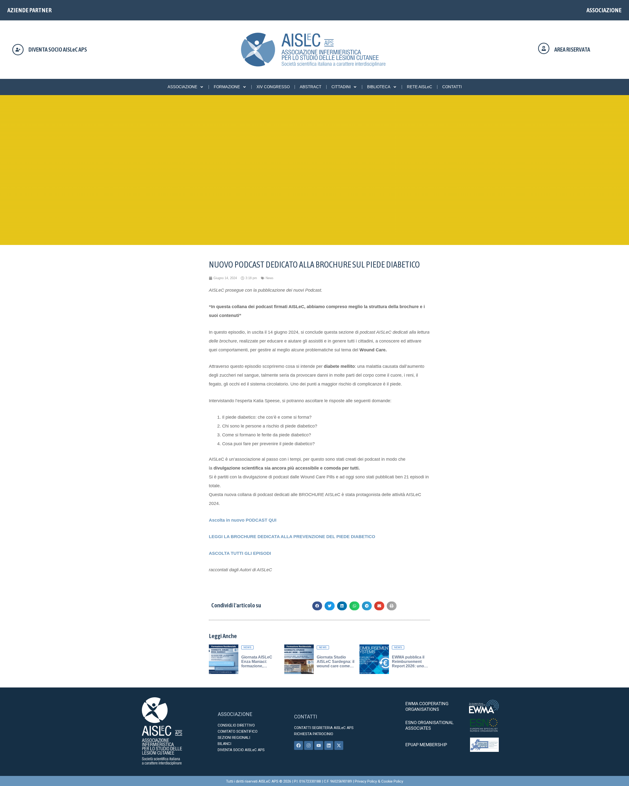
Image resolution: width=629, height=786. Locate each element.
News (269, 278)
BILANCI (224, 744)
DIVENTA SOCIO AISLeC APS (58, 49)
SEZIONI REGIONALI (234, 737)
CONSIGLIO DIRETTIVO (236, 725)
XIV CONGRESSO (273, 87)
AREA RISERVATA (572, 49)
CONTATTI (452, 87)
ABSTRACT (310, 87)
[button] (317, 605)
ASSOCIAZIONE (604, 10)
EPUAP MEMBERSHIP (426, 744)
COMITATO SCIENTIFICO (237, 731)
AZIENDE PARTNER (29, 10)
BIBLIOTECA (378, 87)
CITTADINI (341, 87)
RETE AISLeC (419, 87)
